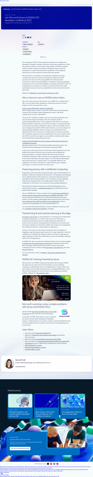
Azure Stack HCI (58, 247)
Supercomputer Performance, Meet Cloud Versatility (37, 108)
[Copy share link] (23, 37)
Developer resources (43, 469)
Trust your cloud (36, 466)
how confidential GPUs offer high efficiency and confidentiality (40, 201)
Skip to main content (4, 0)
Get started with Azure (11, 466)
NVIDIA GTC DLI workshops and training (44, 335)
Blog (38, 469)
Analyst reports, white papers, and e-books (70, 469)
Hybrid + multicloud (27, 44)
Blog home (7, 9)
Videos (80, 469)
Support (39, 468)
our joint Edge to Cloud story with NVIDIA (48, 339)
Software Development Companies (7, 469)
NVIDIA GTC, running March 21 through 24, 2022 (44, 93)
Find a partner (27, 469)
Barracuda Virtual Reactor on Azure (35, 347)
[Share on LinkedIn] (30, 37)
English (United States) (4, 472)
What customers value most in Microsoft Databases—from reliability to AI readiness (45, 414)
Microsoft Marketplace (19, 469)
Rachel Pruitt (8, 22)
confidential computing (45, 188)
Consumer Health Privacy (5, 476)
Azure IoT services (27, 249)
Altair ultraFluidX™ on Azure (33, 345)
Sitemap (12, 476)
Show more (43, 57)
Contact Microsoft (18, 476)
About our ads (56, 476)
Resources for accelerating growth (21, 468)
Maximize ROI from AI (4, 468)
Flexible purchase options (78, 466)
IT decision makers (27, 51)
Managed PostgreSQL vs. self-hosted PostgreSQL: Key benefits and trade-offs (19, 414)
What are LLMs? (44, 470)
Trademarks (40, 476)
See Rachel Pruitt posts (20, 366)
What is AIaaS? (38, 470)
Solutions (11, 468)
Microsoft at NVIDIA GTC (43, 333)
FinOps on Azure (86, 466)
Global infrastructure (20, 466)
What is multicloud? (9, 470)
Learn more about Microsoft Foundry (20, 448)
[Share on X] (28, 37)
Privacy (24, 476)
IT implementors (26, 54)
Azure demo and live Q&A (46, 468)
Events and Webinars (56, 469)
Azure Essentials (43, 466)
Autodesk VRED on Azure (32, 349)
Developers (25, 49)
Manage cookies (29, 476)
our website (28, 208)
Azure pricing (61, 466)
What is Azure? (3, 466)
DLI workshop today (43, 273)
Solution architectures (32, 468)
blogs (52, 208)
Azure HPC (41, 44)
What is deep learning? (29, 470)
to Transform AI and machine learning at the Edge (37, 243)
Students (50, 469)
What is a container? (52, 470)
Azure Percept (49, 247)
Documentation (34, 469)
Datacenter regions (29, 466)
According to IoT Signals (29, 217)
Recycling (51, 476)
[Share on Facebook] (25, 37)
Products (56, 466)
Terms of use (35, 476)
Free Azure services (68, 466)
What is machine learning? (19, 470)
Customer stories (50, 466)
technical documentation (39, 208)
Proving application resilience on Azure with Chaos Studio (72, 413)
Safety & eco (46, 476)
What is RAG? (60, 470)
